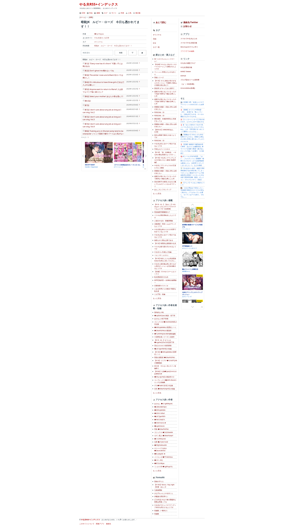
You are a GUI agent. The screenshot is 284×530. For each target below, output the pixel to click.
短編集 (156, 514)
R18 (154, 43)
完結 (154, 39)
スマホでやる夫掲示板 (188, 43)
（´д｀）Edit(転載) (187, 84)
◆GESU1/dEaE (159, 413)
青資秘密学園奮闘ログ (162, 212)
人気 (129, 13)
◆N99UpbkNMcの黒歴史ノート (165, 327)
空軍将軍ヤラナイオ (161, 286)
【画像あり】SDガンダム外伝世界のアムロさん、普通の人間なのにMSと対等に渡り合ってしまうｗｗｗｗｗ (192, 138)
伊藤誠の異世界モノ (161, 496)
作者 (122, 13)
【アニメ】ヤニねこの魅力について (192, 184)
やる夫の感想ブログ (187, 63)
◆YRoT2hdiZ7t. (159, 420)
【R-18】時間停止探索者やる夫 (165, 243)
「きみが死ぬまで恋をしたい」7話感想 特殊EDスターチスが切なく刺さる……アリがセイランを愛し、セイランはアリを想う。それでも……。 (192, 192)
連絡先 (108, 524)
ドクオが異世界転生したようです (165, 216)
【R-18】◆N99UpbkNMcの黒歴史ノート (165, 353)
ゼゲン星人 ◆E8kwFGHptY (163, 436)
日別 (83, 13)
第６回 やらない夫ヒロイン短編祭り (165, 367)
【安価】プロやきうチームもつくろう (165, 273)
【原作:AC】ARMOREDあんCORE (163, 131)
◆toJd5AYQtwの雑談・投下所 (164, 316)
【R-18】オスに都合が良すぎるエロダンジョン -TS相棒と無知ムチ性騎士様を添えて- (165, 83)
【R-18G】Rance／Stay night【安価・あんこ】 (164, 486)
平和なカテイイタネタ (162, 149)
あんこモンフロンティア (162, 190)
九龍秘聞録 (158, 490)
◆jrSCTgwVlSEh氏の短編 (163, 349)
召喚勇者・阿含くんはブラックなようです (165, 225)
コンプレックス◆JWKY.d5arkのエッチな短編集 (165, 381)
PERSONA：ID (159, 112)
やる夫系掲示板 (186, 67)
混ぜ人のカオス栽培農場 (162, 346)
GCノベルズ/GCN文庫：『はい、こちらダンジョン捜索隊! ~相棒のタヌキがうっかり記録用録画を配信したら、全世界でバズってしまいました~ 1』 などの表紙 (192, 160)
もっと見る (157, 193)
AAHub (183, 76)
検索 (120, 53)
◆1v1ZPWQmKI (160, 439)
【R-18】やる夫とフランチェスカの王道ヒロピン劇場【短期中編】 (165, 160)
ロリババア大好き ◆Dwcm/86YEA (160, 449)
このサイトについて (86, 524)
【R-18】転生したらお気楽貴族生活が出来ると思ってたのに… (165, 260)
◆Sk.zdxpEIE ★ (159, 454)
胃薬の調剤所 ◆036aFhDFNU (164, 357)
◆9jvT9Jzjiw (99, 34)
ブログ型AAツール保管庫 (189, 80)
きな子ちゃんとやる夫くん (163, 493)
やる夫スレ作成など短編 (162, 252)
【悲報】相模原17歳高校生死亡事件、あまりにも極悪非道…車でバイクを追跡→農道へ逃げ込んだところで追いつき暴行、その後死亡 (192, 148)
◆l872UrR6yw (159, 463)
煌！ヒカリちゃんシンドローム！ (164, 60)
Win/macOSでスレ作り (189, 47)
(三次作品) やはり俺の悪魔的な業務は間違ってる (165, 501)
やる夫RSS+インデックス (98, 4)
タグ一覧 (156, 47)
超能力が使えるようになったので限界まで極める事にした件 (165, 177)
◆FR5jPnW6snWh (160, 445)
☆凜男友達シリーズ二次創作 (164, 337)
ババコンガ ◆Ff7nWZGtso (163, 457)
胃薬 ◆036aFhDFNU (161, 429)
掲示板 (137, 13)
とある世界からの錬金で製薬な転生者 (165, 290)
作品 (91, 13)
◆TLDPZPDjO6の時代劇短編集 (165, 334)
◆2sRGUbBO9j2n (160, 407)
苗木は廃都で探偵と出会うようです (165, 136)
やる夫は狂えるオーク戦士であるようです (165, 145)
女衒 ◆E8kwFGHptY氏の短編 (164, 389)
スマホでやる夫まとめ (188, 38)
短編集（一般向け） (161, 511)
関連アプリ (100, 524)
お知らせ (187, 26)
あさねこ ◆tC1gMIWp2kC (163, 404)
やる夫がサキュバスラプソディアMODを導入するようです (165, 506)
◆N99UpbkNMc (160, 410)
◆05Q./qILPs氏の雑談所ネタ (164, 377)
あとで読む (161, 22)
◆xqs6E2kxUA (159, 426)
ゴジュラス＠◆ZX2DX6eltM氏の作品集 (165, 323)
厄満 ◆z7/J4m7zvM (161, 442)
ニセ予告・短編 (159, 294)
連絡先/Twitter (190, 22)
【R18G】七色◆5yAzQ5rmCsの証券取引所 (165, 372)
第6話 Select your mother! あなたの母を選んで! (104, 96)
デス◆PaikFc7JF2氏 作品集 (163, 386)
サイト (113, 13)
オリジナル (98, 42)
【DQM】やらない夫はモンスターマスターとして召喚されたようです (165, 66)
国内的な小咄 (159, 312)
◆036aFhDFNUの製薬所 (162, 331)
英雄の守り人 (159, 481)
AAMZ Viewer (185, 71)
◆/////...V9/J (158, 460)
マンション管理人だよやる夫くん (165, 73)
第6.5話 (88, 101)
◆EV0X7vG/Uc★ (160, 423)
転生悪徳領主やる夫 (161, 277)
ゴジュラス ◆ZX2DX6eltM (163, 432)
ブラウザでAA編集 (187, 51)
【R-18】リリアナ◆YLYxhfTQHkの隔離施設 (165, 362)
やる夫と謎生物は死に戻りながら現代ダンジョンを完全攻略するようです (165, 266)
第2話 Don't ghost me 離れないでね (99, 70)
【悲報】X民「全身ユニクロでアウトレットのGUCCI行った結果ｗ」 (192, 104)
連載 (98, 13)
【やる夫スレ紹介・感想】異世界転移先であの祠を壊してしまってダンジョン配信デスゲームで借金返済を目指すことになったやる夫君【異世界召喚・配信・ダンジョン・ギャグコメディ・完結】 (192, 174)
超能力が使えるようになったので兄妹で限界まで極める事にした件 (165, 94)
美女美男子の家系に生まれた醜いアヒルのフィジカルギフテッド (165, 184)
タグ (105, 13)
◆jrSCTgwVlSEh (159, 416)
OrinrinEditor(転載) (187, 88)
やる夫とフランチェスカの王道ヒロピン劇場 (165, 166)
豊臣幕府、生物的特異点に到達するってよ (165, 120)
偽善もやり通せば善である (163, 240)
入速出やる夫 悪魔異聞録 (163, 221)
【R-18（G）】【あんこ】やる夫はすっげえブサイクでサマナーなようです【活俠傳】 (165, 206)
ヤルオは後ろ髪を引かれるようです (165, 248)
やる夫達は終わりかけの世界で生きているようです (165, 230)
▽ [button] (132, 53)
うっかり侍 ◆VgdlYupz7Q (163, 467)
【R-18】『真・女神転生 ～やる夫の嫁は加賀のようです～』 (165, 153)
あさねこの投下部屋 (161, 319)
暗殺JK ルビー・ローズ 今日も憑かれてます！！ (113, 46)
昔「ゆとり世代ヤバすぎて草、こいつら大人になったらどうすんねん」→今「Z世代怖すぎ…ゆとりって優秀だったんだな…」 (192, 128)
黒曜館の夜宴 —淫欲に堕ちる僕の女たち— (165, 108)
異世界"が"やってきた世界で (164, 88)
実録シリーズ (159, 78)
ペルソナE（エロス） (161, 255)
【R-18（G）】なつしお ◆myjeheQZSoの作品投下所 (164, 341)
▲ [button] (142, 53)
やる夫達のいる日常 (101, 38)
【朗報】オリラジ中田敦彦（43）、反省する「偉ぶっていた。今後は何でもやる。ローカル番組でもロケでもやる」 (192, 113)
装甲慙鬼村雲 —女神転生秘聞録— (165, 281)
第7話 (87, 105)
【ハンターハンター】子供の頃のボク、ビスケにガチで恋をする (192, 120)
